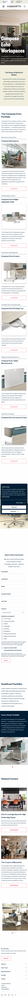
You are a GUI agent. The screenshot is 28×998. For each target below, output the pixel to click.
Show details (19, 502)
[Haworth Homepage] (14, 6)
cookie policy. (6, 496)
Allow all (14, 507)
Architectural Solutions (19, 1)
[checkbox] (13, 628)
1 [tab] (12, 766)
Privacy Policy (20, 644)
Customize (13, 511)
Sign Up (6, 958)
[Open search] (24, 6)
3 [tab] (15, 766)
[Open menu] (3, 6)
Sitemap (3, 985)
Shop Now (12, 1)
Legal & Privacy (4, 987)
